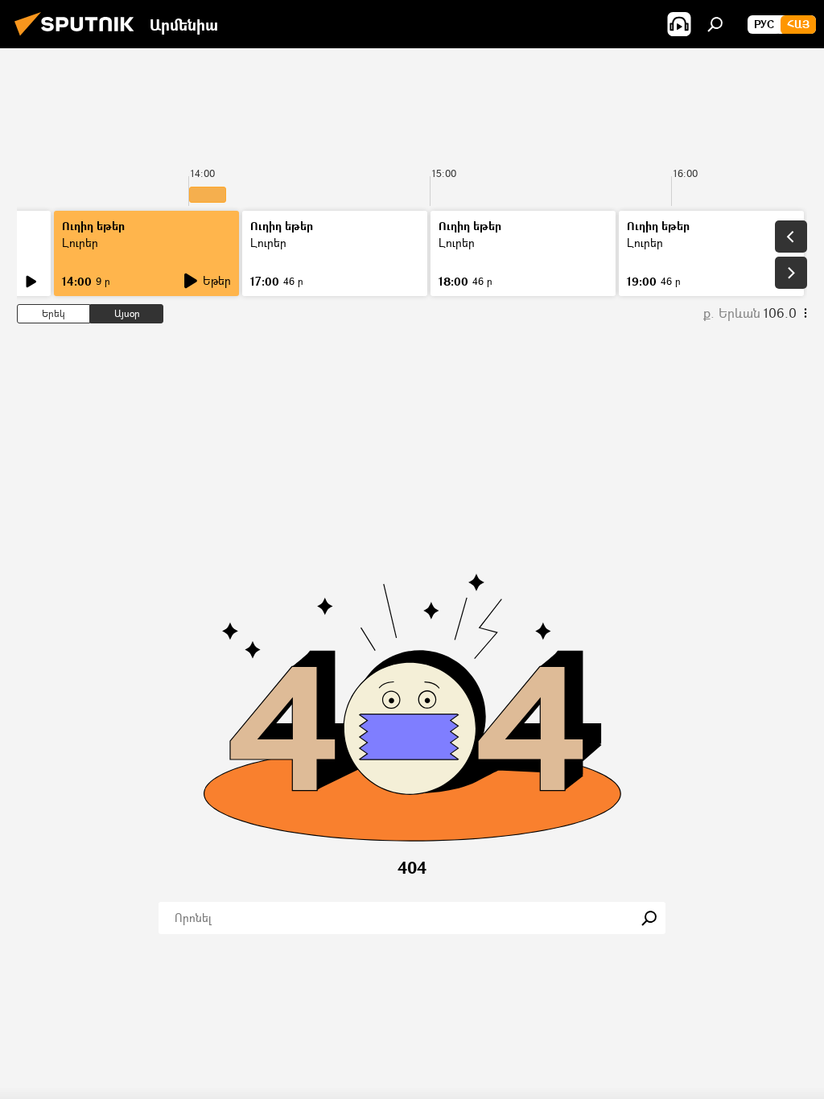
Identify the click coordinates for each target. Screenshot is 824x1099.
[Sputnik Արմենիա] (79, 37)
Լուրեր (80, 242)
